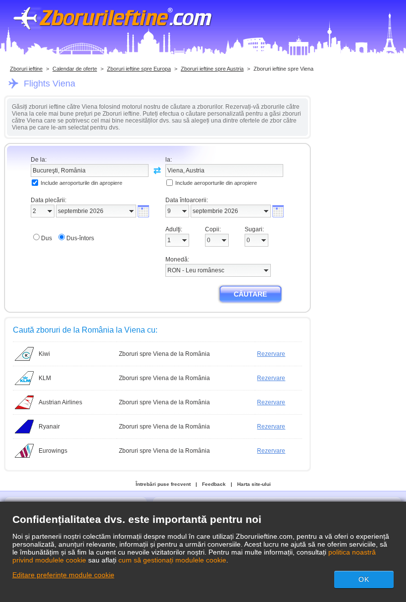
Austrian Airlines (60, 402)
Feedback (214, 484)
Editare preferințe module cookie (63, 575)
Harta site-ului (254, 484)
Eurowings (53, 450)
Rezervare (271, 353)
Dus (46, 238)
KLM (45, 378)
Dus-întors (80, 238)
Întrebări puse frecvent (163, 484)
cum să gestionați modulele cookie (172, 560)
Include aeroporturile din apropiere (81, 183)
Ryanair (49, 426)
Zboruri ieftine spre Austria (212, 69)
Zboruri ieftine (26, 69)
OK (363, 579)
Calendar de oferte (74, 69)
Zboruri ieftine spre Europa (139, 69)
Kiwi (44, 353)
